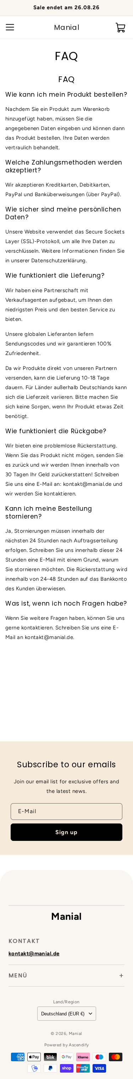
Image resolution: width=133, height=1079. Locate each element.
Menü (18, 975)
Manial (75, 1033)
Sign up (66, 832)
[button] (9, 27)
